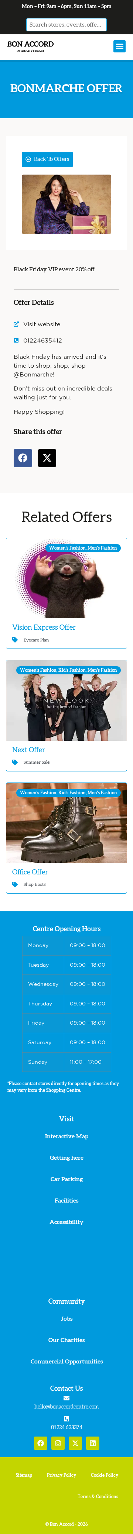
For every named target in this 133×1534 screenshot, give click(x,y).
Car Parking (67, 1179)
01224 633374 (66, 1427)
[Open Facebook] (40, 1443)
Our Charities (66, 1340)
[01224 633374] (66, 1419)
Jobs (66, 1319)
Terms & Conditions (98, 1497)
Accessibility (66, 1222)
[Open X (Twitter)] (75, 1443)
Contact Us (66, 1389)
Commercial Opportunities (67, 1362)
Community (66, 1302)
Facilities (66, 1201)
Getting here (66, 1158)
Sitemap (24, 1475)
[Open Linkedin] (92, 1443)
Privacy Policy (61, 1475)
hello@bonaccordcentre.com (66, 1407)
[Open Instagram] (58, 1443)
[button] (119, 46)
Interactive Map (66, 1136)
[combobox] (66, 24)
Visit (66, 1119)
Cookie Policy (104, 1475)
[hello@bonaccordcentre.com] (66, 1398)
